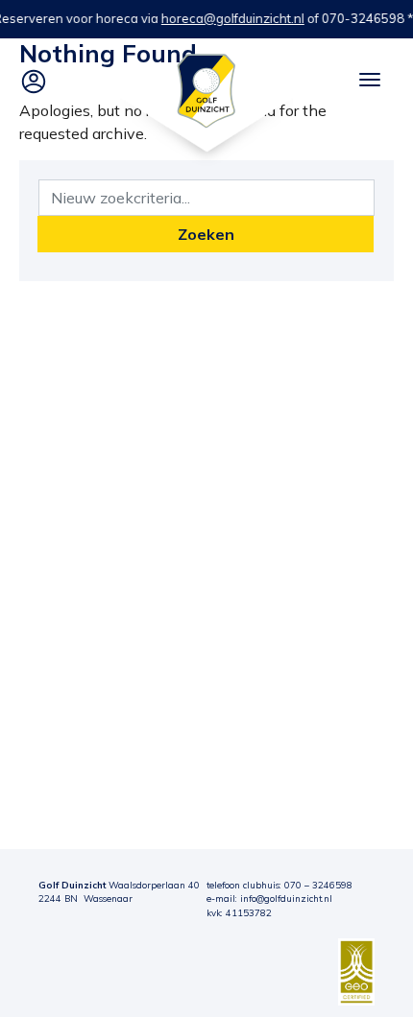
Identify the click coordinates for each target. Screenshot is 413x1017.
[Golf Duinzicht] (206, 89)
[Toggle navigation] (370, 80)
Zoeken (206, 234)
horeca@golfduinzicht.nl (232, 18)
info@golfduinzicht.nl (286, 898)
